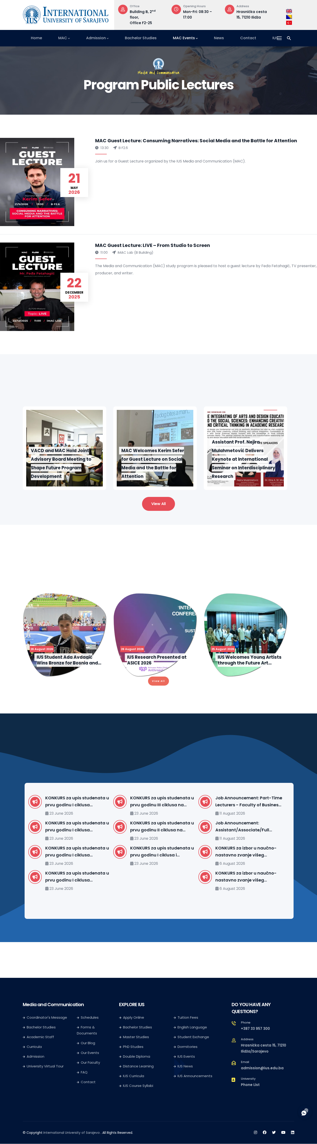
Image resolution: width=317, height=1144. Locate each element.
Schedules (90, 1017)
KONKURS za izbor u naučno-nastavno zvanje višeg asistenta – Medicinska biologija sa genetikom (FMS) (172, 852)
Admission (96, 38)
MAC (62, 38)
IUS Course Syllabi (138, 1085)
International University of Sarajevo (71, 1132)
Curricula (34, 1046)
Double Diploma (136, 1056)
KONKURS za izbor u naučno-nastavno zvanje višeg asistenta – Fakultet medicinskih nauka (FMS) (170, 877)
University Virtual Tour (45, 1066)
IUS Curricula (133, 1075)
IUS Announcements (195, 1075)
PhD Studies (133, 1046)
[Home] (66, 13)
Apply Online (133, 1017)
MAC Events (184, 38)
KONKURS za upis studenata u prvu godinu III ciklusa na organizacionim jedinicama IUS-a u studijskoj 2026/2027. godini (87, 801)
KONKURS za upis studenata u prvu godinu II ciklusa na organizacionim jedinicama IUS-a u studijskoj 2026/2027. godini (87, 826)
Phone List (250, 1084)
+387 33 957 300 (255, 1028)
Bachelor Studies (141, 38)
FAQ (84, 1072)
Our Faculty (90, 1062)
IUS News (185, 1066)
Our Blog (88, 1042)
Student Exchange (193, 1036)
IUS (275, 38)
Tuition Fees (188, 1017)
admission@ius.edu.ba (262, 1068)
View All (158, 503)
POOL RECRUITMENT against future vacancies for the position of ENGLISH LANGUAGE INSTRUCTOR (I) (257, 877)
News (219, 38)
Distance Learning (138, 1066)
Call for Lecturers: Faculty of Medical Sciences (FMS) (255, 851)
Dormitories (187, 1046)
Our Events (90, 1052)
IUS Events (186, 1056)
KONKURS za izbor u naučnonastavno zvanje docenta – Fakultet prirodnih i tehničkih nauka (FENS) (257, 801)
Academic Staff (40, 1036)
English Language (192, 1027)
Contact (248, 38)
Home (36, 38)
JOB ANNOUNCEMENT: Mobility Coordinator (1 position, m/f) (257, 826)
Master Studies (136, 1036)
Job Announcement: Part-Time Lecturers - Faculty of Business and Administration (173, 801)
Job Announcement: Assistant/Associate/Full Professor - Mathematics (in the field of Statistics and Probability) (170, 826)
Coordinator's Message (47, 1017)
